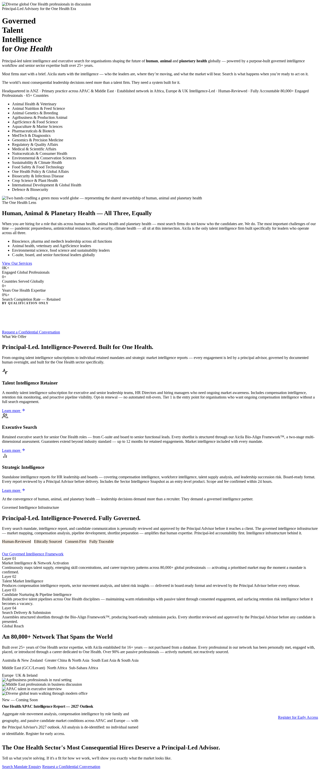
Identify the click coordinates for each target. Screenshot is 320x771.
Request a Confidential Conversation (31, 332)
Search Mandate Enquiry (21, 766)
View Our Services (17, 263)
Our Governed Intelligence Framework (33, 554)
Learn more (11, 411)
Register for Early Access (298, 717)
